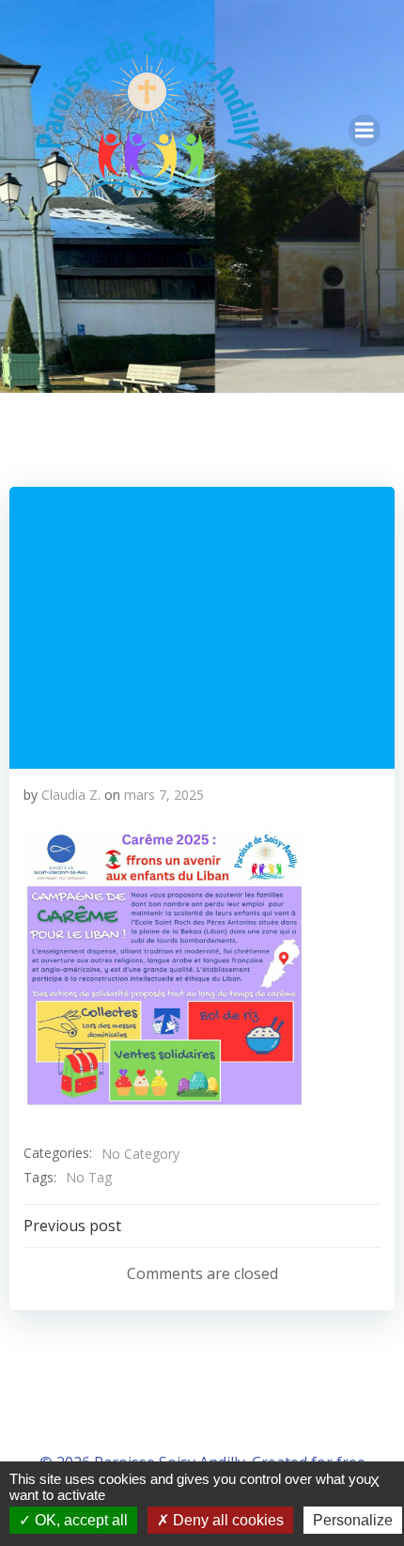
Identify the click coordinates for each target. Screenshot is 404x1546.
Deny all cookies (226, 1520)
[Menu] (365, 131)
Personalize (353, 1520)
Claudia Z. (71, 795)
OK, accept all (79, 1520)
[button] (164, 967)
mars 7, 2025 (164, 795)
